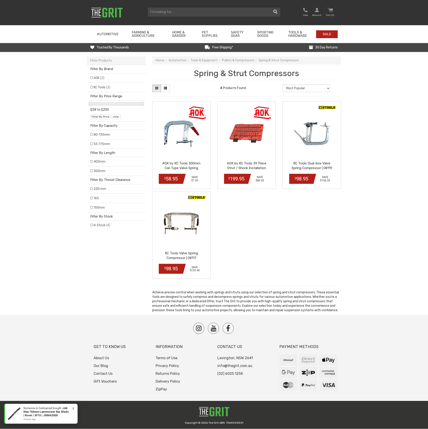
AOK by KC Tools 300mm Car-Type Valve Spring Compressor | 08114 (181, 168)
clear (116, 116)
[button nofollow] (305, 12)
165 (96, 198)
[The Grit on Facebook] (228, 328)
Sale (327, 34)
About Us (101, 358)
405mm (99, 162)
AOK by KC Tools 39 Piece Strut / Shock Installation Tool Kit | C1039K (246, 168)
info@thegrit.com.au (234, 366)
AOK (99, 78)
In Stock (102, 225)
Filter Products (101, 60)
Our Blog (101, 366)
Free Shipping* (222, 47)
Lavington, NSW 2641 (235, 358)
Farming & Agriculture (143, 34)
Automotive (107, 34)
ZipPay (161, 389)
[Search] (275, 12)
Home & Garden (178, 34)
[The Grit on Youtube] (213, 328)
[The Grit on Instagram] (199, 328)
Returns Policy (168, 373)
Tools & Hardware (297, 34)
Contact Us (103, 373)
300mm (99, 171)
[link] (41, 414)
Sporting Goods (265, 34)
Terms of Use (166, 358)
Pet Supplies (210, 34)
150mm (99, 207)
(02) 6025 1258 (230, 373)
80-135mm (102, 135)
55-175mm (102, 144)
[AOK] (197, 113)
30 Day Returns (326, 47)
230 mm (100, 189)
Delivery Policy (168, 381)
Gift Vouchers (105, 381)
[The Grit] (214, 413)
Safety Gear (237, 34)
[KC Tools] (328, 107)
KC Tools (102, 87)
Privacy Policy (167, 366)
